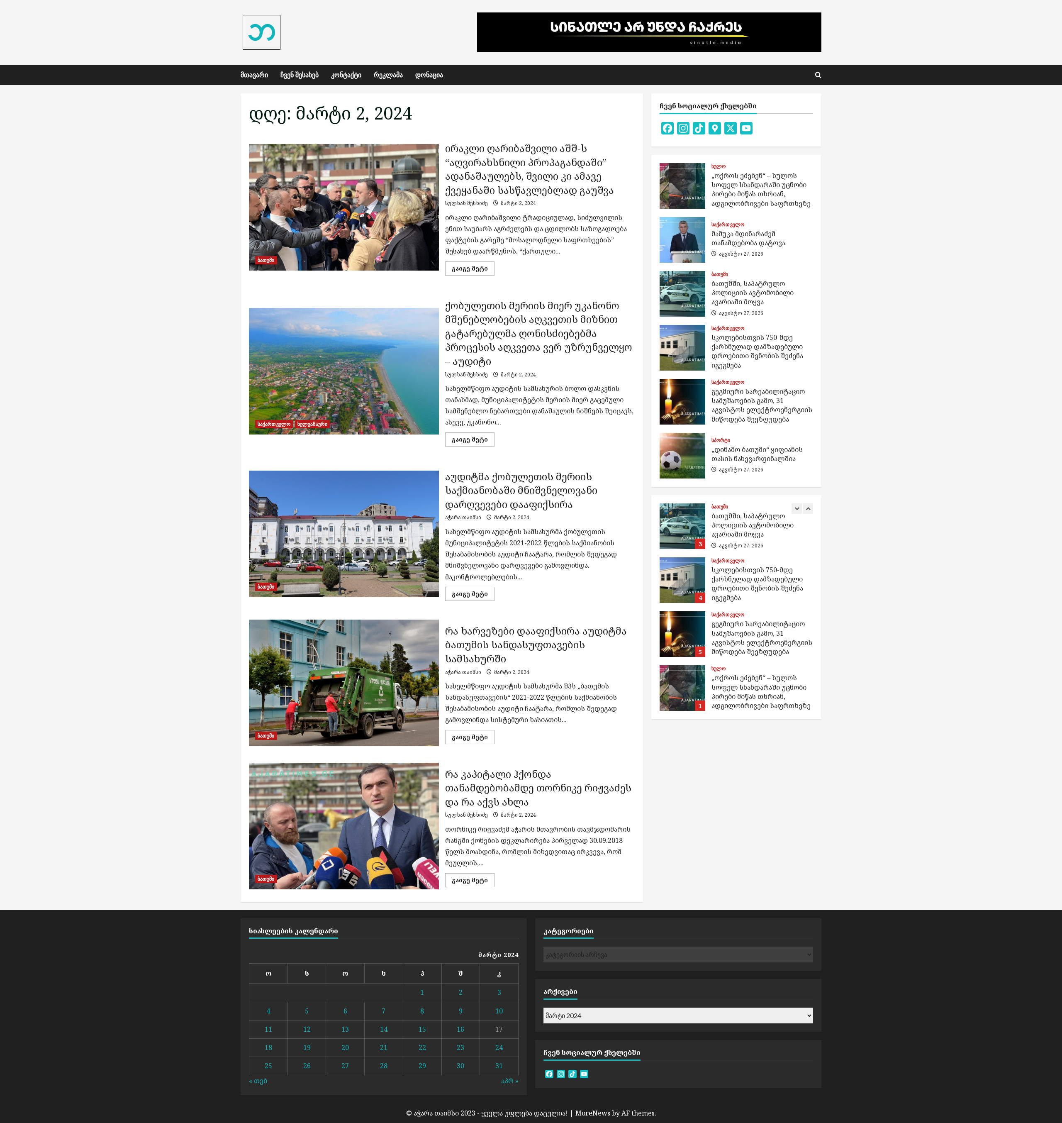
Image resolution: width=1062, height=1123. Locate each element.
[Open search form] (818, 75)
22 (422, 1047)
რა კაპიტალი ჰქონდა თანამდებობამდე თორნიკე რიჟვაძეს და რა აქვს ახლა (344, 826)
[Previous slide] (797, 508)
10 (499, 1011)
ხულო (718, 166)
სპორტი (721, 440)
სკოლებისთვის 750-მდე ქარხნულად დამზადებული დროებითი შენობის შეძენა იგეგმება (682, 348)
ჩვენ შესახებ (299, 74)
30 (460, 1065)
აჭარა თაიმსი (463, 517)
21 (383, 1047)
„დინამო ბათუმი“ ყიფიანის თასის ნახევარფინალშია (682, 455)
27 (345, 1065)
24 (499, 1047)
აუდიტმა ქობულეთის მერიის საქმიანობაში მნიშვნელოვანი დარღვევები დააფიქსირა (344, 534)
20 (345, 1047)
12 (307, 1029)
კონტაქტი (346, 74)
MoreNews (592, 1113)
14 (383, 1029)
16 (460, 1029)
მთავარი (254, 74)
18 (268, 1047)
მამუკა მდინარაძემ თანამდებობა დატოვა (682, 240)
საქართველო (274, 424)
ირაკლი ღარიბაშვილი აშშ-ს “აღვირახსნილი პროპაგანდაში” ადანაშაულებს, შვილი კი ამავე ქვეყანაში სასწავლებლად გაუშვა (344, 207)
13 (345, 1029)
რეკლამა (388, 74)
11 (268, 1029)
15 (422, 1029)
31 (499, 1065)
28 (383, 1065)
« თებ (258, 1080)
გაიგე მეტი (473, 270)
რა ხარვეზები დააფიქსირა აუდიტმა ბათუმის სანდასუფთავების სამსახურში (344, 683)
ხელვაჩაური (312, 424)
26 (307, 1065)
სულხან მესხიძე (466, 203)
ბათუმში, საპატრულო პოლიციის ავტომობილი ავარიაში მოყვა (682, 294)
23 (460, 1047)
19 (307, 1047)
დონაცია (429, 74)
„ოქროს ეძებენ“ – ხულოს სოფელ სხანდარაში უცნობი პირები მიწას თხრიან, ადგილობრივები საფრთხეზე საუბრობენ (682, 186)
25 (268, 1065)
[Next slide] (808, 508)
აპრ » (510, 1080)
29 (422, 1065)
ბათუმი (266, 260)
